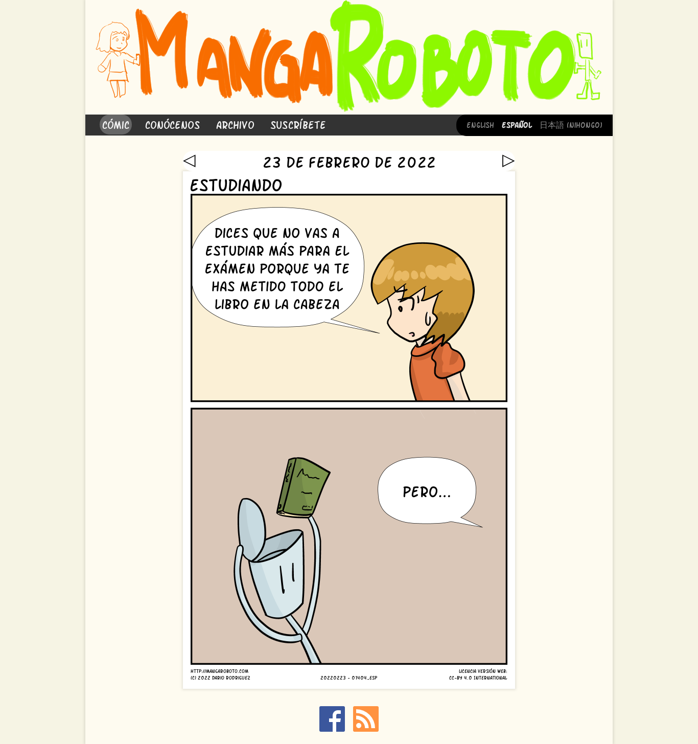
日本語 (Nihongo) (571, 124)
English (480, 124)
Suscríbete (298, 124)
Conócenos (172, 124)
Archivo (235, 124)
